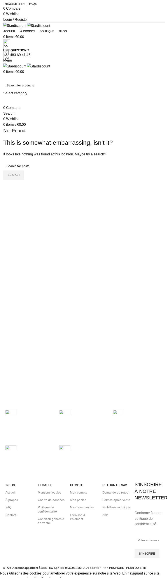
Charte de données (51, 500)
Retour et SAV (114, 485)
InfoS (10, 485)
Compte (76, 485)
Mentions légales (49, 492)
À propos (11, 500)
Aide (105, 515)
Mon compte (78, 492)
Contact (10, 515)
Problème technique (116, 507)
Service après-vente (116, 500)
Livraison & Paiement (77, 517)
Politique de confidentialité (47, 509)
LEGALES (45, 485)
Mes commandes (82, 507)
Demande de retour (116, 492)
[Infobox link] (84, 285)
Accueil (10, 492)
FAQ (8, 507)
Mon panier (78, 500)
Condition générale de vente (51, 521)
